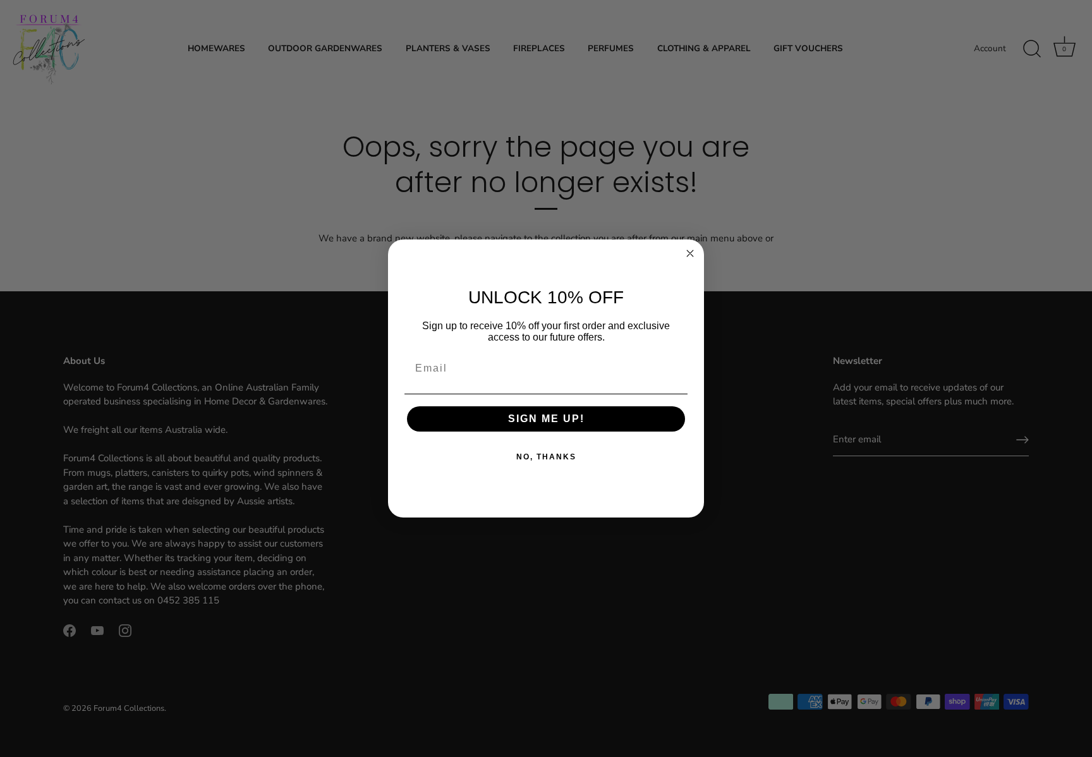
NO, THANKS (546, 456)
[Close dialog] (690, 253)
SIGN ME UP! (546, 418)
